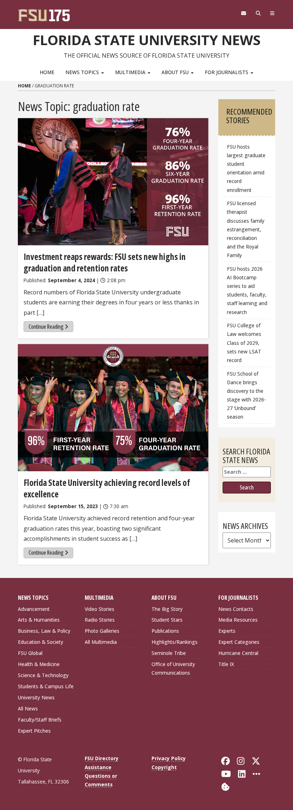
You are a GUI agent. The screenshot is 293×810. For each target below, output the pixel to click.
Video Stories (99, 609)
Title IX (226, 664)
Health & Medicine (39, 664)
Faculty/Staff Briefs (39, 719)
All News (28, 708)
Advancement (34, 609)
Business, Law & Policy (44, 630)
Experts (226, 630)
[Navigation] (272, 13)
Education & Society (40, 641)
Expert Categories (238, 641)
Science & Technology (43, 675)
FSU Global (30, 653)
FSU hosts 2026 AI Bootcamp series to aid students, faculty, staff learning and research (247, 290)
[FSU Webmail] (243, 13)
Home (47, 72)
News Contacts (235, 609)
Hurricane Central (238, 653)
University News (36, 697)
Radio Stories (100, 619)
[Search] (258, 13)
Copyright (164, 767)
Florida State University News (146, 39)
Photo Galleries (102, 630)
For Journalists (227, 72)
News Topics (82, 72)
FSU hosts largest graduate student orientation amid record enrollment (246, 168)
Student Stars (167, 619)
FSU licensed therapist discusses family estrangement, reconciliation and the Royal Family (245, 229)
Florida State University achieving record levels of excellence (107, 488)
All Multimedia (101, 641)
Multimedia (131, 72)
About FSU (176, 72)
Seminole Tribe (169, 653)
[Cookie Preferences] (225, 786)
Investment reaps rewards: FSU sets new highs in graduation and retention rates (105, 262)
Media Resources (238, 619)
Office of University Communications (173, 668)
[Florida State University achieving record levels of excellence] (113, 407)
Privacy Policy (169, 758)
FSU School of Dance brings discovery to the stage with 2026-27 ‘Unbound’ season (246, 395)
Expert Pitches (34, 730)
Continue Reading (46, 327)
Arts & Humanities (39, 619)
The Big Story (167, 609)
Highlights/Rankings (175, 641)
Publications (165, 630)
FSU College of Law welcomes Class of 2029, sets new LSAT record (244, 342)
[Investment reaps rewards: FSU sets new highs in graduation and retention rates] (113, 181)
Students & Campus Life (46, 686)
